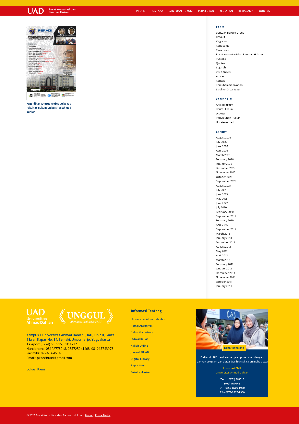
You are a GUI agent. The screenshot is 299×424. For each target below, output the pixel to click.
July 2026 (221, 142)
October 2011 (224, 281)
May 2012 (222, 251)
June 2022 (222, 203)
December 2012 (225, 242)
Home (89, 415)
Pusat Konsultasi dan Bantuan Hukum (239, 54)
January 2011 (224, 286)
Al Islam (220, 76)
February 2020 (225, 212)
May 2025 (222, 198)
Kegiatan (221, 41)
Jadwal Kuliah (139, 339)
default (220, 37)
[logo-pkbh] (51, 10)
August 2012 (223, 246)
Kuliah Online (139, 345)
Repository (138, 365)
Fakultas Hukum (141, 372)
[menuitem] (141, 10)
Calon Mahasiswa (142, 332)
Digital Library (140, 359)
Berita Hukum (224, 109)
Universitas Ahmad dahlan (148, 319)
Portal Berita (102, 415)
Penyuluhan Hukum (228, 118)
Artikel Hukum (224, 105)
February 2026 (225, 159)
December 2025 (225, 168)
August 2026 (223, 137)
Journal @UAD (140, 352)
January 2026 (224, 164)
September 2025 (226, 181)
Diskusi (220, 113)
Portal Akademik (141, 325)
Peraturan (222, 50)
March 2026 (223, 155)
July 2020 (221, 207)
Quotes (220, 63)
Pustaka (221, 58)
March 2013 (223, 233)
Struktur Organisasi (228, 89)
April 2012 (222, 255)
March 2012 (223, 260)
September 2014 (226, 229)
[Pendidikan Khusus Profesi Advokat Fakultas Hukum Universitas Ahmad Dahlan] (51, 63)
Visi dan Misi (223, 72)
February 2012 (225, 264)
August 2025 (223, 185)
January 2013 (224, 238)
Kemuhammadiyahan (229, 85)
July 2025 (221, 190)
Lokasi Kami (35, 369)
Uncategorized (225, 122)
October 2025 (224, 177)
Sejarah (221, 67)
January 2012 (224, 268)
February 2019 (225, 220)
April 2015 (222, 225)
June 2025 (222, 194)
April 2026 (222, 150)
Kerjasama (222, 45)
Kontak (220, 80)
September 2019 (226, 216)
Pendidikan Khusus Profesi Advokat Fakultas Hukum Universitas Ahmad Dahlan (48, 108)
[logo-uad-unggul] (69, 316)
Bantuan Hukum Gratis (230, 32)
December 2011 (225, 273)
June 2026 (222, 146)
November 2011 (225, 277)
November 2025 (225, 172)
